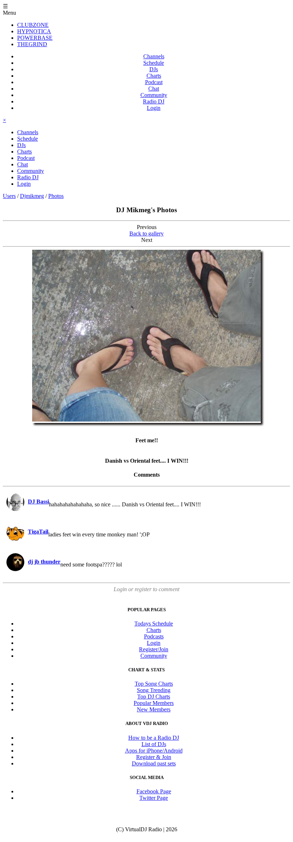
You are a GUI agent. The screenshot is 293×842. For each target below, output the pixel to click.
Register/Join (153, 649)
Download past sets (154, 763)
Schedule (153, 63)
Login (153, 108)
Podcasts (154, 636)
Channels (153, 56)
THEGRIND (32, 44)
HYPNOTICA (34, 31)
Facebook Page (153, 791)
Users (9, 196)
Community (153, 95)
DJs (153, 69)
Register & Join (153, 757)
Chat (153, 89)
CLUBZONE (33, 25)
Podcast (154, 82)
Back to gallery (146, 233)
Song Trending (153, 690)
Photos (56, 196)
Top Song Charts (154, 684)
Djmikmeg (32, 196)
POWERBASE (35, 38)
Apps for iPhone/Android (154, 751)
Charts (153, 76)
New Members (153, 709)
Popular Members (154, 703)
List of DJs (153, 744)
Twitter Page (153, 798)
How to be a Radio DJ (153, 738)
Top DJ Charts (153, 696)
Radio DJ (153, 101)
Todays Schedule (153, 623)
